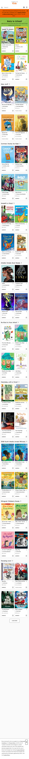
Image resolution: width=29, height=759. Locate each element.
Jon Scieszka (5, 404)
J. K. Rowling (19, 583)
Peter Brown (5, 611)
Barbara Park (5, 46)
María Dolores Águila (20, 492)
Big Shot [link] (4, 581)
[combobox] (11, 7)
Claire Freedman (6, 253)
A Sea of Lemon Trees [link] (20, 490)
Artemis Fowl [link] (5, 311)
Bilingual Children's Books (10, 501)
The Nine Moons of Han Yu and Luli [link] (7, 490)
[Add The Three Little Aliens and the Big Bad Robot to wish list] (13, 437)
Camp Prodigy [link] (5, 192)
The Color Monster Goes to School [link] (7, 343)
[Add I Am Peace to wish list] (26, 377)
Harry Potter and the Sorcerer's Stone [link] (20, 581)
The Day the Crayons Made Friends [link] (20, 73)
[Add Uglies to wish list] (13, 289)
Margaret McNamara (7, 432)
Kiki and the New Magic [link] (7, 104)
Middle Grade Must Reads (11, 263)
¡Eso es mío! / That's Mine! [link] (7, 521)
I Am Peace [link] (17, 371)
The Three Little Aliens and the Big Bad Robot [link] (7, 430)
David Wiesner (19, 432)
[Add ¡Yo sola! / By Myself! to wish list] (13, 556)
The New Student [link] (19, 104)
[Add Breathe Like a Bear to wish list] (26, 349)
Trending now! (6, 561)
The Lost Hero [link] (18, 311)
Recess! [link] (17, 45)
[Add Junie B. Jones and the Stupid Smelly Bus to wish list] (13, 51)
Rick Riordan (19, 313)
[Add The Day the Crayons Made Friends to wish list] (26, 79)
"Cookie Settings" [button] (20, 750)
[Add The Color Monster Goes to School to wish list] (13, 349)
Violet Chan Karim (20, 165)
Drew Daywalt (19, 74)
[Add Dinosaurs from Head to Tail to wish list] (13, 230)
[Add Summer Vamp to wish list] (26, 170)
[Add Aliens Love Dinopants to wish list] (13, 258)
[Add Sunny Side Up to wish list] (13, 170)
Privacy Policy (12, 743)
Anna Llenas (5, 344)
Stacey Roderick (6, 225)
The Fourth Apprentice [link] (20, 132)
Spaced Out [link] (4, 132)
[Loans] (24, 7)
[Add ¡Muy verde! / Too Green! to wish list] (26, 528)
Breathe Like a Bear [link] (19, 343)
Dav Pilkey (19, 611)
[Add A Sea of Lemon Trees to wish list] (26, 496)
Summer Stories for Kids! (10, 144)
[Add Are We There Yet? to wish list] (26, 258)
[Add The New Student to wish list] (26, 111)
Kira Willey (19, 344)
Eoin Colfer (5, 313)
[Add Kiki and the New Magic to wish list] (13, 111)
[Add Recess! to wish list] (26, 51)
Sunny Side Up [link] (5, 164)
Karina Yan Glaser (6, 492)
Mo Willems (19, 404)
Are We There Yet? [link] (19, 252)
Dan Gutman (5, 74)
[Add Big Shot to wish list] (13, 587)
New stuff (5, 84)
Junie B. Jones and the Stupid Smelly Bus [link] (7, 45)
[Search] (2, 7)
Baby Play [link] (17, 549)
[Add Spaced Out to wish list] (13, 139)
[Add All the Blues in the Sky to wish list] (13, 468)
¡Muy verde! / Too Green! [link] (20, 521)
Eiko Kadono (5, 106)
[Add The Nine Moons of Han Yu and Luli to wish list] (13, 496)
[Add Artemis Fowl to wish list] (13, 318)
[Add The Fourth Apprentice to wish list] (26, 139)
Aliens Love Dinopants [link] (7, 252)
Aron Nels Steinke (20, 106)
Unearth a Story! (7, 203)
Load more (14, 620)
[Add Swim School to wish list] (26, 198)
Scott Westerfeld (6, 285)
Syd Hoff (18, 225)
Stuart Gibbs (5, 134)
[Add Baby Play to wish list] (26, 556)
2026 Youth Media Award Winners (13, 442)
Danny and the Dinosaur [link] (20, 223)
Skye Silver (19, 551)
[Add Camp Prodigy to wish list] (13, 198)
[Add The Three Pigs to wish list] (26, 437)
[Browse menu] (26, 7)
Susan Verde (19, 372)
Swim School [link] (18, 192)
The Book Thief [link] (19, 283)
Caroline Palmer (6, 194)
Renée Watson (5, 463)
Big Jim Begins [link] (18, 609)
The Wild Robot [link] (5, 609)
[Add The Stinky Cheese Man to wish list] (13, 409)
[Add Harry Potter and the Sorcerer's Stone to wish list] (26, 587)
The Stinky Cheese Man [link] (7, 402)
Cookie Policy (6, 755)
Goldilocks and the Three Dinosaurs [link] (20, 402)
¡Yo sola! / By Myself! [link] (6, 549)
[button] (13, 45)
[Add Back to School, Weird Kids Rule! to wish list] (13, 79)
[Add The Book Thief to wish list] (26, 289)
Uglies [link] (3, 283)
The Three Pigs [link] (18, 430)
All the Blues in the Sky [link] (7, 462)
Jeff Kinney (5, 583)
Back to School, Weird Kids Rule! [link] (7, 73)
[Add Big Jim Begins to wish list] (26, 616)
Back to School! (14, 21)
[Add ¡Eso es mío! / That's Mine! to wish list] (13, 528)
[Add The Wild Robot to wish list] (13, 616)
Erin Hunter (19, 134)
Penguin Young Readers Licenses (21, 194)
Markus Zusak (19, 285)
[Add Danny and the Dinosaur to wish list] (26, 230)
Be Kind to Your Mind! (9, 322)
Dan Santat (19, 253)
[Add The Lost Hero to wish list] (26, 318)
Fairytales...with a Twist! (9, 382)
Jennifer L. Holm (20, 46)
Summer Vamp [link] (18, 164)
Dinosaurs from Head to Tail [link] (7, 223)
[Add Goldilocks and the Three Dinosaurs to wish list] (26, 409)
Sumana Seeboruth (6, 523)
